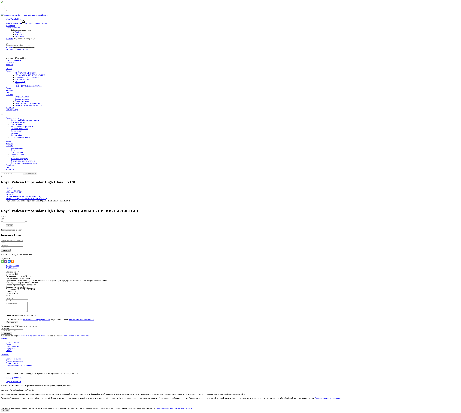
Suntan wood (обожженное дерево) (25, 120)
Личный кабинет (13, 28)
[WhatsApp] (2, 261)
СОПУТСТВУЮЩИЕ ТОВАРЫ (28, 86)
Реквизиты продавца (23, 101)
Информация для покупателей (27, 103)
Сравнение (19, 34)
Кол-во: (4, 219)
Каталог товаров (12, 71)
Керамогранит (16, 131)
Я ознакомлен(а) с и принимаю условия (51, 320)
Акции (8, 88)
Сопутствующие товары (20, 137)
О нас (13, 150)
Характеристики (12, 266)
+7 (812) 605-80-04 (13, 60)
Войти (18, 32)
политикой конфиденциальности (36, 320)
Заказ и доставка (22, 99)
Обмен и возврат (17, 152)
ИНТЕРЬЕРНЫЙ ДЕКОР (25, 73)
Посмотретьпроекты (10, 63)
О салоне (9, 95)
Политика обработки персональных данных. (174, 408)
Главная (9, 69)
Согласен (5, 411)
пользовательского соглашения (81, 320)
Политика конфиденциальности (28, 105)
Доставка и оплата (13, 359)
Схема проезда (12, 110)
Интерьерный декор (19, 122)
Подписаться (6, 333)
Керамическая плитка (19, 129)
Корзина (9, 39)
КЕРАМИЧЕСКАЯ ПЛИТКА (27, 77)
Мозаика (14, 133)
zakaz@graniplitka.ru (14, 378)
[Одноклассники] (12, 261)
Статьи (9, 92)
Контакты (10, 108)
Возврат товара (12, 363)
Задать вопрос (11, 268)
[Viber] (5, 261)
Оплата (14, 157)
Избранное (10, 26)
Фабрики (9, 90)
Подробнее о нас (22, 97)
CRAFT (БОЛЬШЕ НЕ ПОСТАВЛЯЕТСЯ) (23, 196)
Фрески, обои (21, 84)
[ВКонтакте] (9, 261)
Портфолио (10, 165)
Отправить (6, 250)
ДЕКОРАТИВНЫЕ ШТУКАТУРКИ (30, 75)
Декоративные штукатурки (22, 127)
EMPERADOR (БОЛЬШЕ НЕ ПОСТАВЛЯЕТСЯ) (26, 199)
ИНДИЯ (9, 194)
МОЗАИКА (20, 82)
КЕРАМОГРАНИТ (23, 79)
